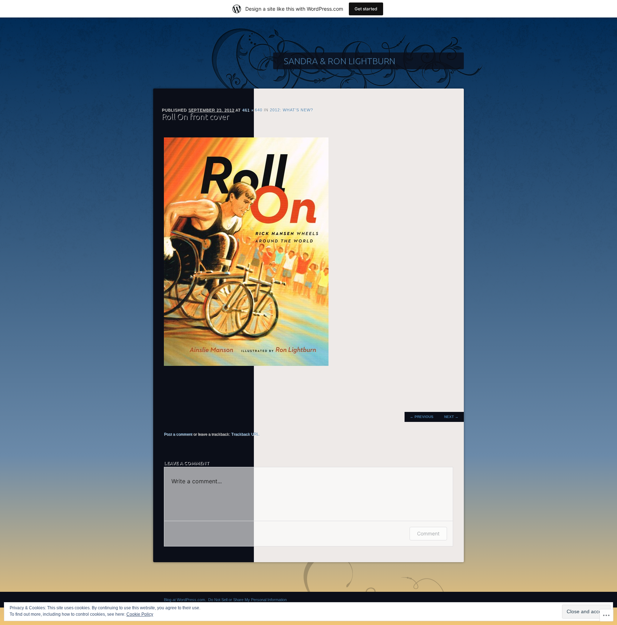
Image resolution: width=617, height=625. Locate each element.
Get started (366, 8)
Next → (451, 417)
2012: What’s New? (291, 110)
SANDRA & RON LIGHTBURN (339, 61)
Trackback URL (245, 434)
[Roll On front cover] (246, 364)
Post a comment (178, 434)
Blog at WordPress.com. (185, 600)
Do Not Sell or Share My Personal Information (247, 600)
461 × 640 (252, 110)
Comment (428, 533)
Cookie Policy (139, 614)
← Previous (421, 417)
